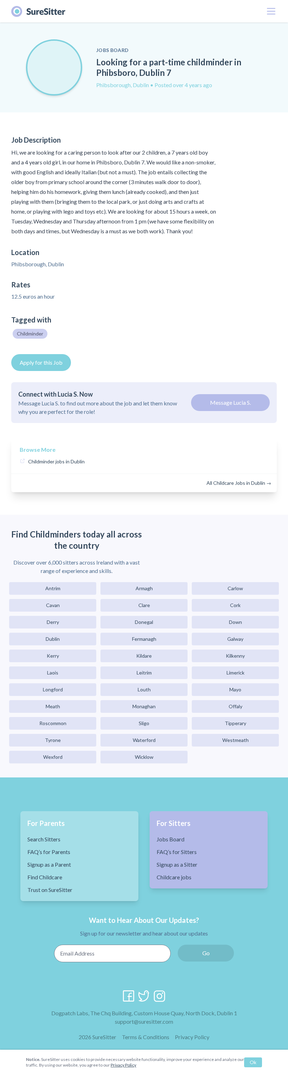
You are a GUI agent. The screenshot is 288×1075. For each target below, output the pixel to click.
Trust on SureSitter (49, 889)
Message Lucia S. (230, 402)
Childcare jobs (174, 877)
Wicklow (144, 757)
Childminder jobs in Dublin (56, 461)
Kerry (53, 656)
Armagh (144, 588)
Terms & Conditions (145, 1037)
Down (235, 622)
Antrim (52, 588)
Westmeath (235, 740)
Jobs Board (170, 839)
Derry (53, 622)
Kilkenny (235, 656)
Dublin (53, 639)
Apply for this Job (41, 362)
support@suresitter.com (144, 1021)
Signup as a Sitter (177, 864)
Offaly (235, 706)
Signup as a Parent (49, 864)
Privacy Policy (192, 1037)
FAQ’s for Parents (48, 851)
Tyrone (53, 740)
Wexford (53, 757)
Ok (253, 1062)
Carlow (235, 588)
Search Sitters (43, 839)
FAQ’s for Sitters (177, 851)
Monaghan (144, 706)
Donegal (144, 622)
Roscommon (52, 723)
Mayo (235, 689)
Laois (52, 673)
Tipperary (235, 723)
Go (206, 953)
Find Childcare (44, 877)
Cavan (53, 605)
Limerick (235, 673)
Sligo (144, 723)
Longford (53, 689)
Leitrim (144, 673)
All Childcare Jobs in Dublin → (239, 483)
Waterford (144, 740)
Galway (235, 639)
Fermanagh (144, 639)
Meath (53, 706)
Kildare (144, 656)
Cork (235, 605)
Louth (144, 689)
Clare (144, 605)
